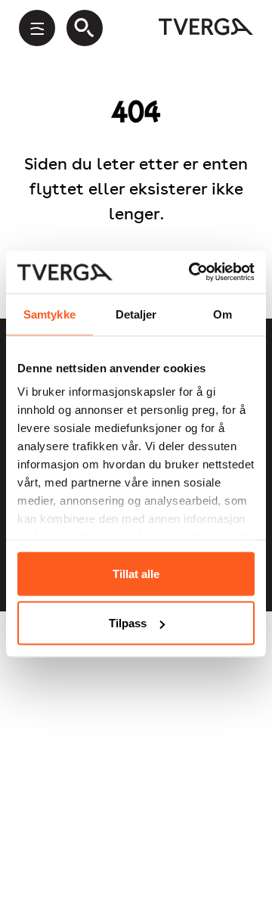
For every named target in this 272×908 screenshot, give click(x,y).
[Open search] (84, 28)
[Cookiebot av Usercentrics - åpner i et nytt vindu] (192, 272)
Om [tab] (222, 313)
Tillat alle (136, 573)
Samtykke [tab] (49, 313)
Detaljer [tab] (136, 313)
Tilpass (128, 623)
